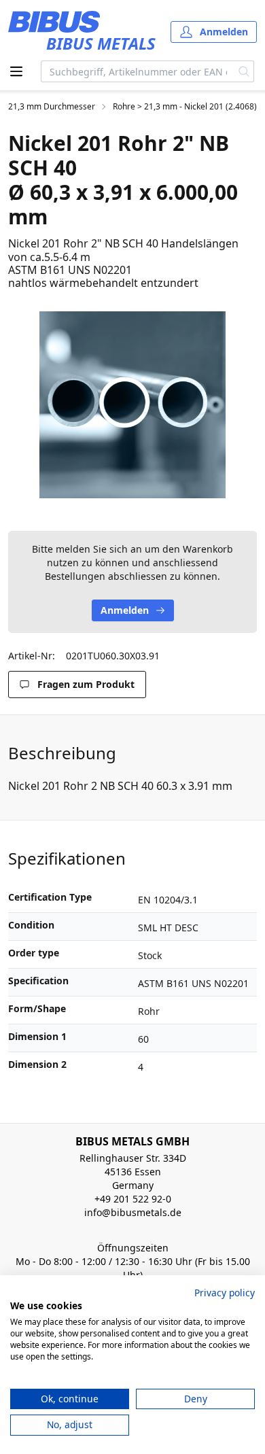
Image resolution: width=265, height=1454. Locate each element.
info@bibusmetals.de (132, 1212)
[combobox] (138, 71)
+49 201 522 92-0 (132, 1198)
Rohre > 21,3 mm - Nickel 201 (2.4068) (185, 106)
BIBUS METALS (101, 43)
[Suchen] (244, 71)
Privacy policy (224, 1292)
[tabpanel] (132, 404)
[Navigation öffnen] (16, 71)
